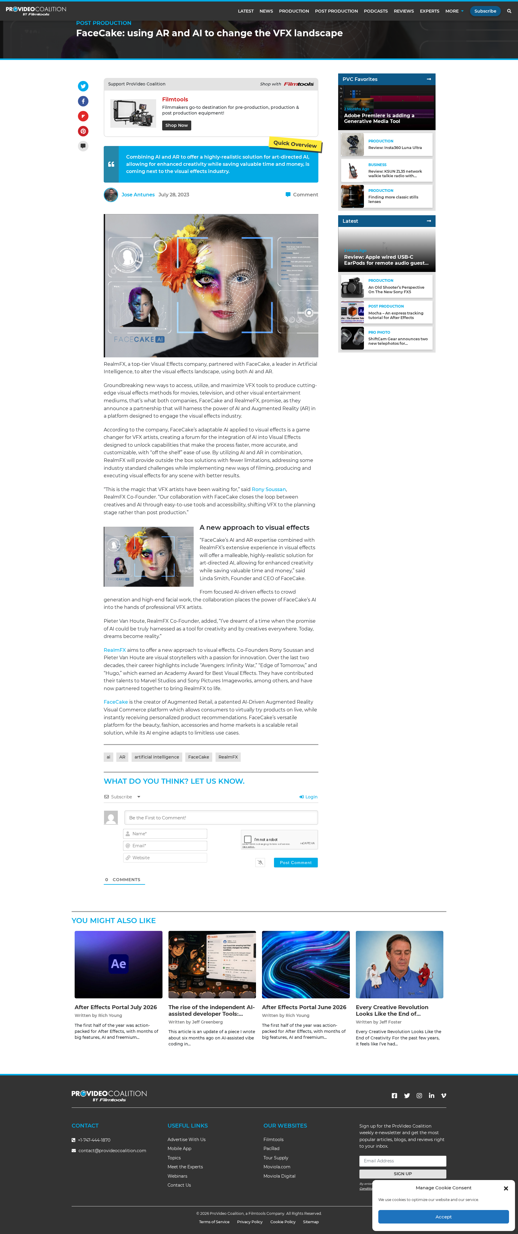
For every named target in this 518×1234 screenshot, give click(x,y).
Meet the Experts (185, 1167)
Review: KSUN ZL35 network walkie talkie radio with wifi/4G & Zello (395, 176)
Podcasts (376, 11)
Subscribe (485, 11)
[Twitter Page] (407, 1095)
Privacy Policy (250, 1222)
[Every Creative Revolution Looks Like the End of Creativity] (400, 965)
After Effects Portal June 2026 (304, 1007)
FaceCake (116, 702)
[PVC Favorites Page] (429, 79)
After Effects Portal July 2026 (116, 1007)
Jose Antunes (138, 195)
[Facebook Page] (394, 1095)
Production (294, 11)
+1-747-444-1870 (93, 1140)
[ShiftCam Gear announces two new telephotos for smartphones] (352, 338)
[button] (506, 1188)
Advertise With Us (187, 1139)
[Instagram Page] (419, 1095)
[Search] (509, 11)
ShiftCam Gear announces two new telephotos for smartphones (398, 343)
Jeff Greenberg (207, 1022)
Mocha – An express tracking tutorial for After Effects (396, 315)
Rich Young (110, 1015)
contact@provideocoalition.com (112, 1150)
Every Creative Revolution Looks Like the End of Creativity (392, 1014)
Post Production (336, 11)
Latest (246, 11)
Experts (429, 11)
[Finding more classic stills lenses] (352, 196)
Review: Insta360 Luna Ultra (395, 148)
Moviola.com (276, 1167)
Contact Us (179, 1185)
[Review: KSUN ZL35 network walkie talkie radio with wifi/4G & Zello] (352, 170)
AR (122, 757)
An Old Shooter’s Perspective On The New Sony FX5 (396, 289)
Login (311, 797)
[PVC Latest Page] (429, 221)
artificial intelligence (157, 757)
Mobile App (179, 1148)
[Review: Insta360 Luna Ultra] (352, 144)
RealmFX (115, 650)
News (266, 11)
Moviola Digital (279, 1176)
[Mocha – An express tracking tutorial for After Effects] (352, 312)
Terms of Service (214, 1222)
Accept (444, 1217)
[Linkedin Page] (431, 1095)
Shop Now (176, 125)
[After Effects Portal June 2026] (306, 965)
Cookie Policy (283, 1222)
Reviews (404, 11)
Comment (305, 195)
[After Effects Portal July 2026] (118, 965)
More (452, 11)
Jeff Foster (391, 1022)
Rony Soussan (269, 489)
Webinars (177, 1176)
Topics (174, 1158)
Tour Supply (275, 1158)
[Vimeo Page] (443, 1095)
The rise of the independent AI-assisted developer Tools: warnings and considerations (211, 1014)
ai (108, 757)
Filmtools (273, 1139)
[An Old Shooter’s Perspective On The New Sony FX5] (352, 286)
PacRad (271, 1148)
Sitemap (311, 1222)
